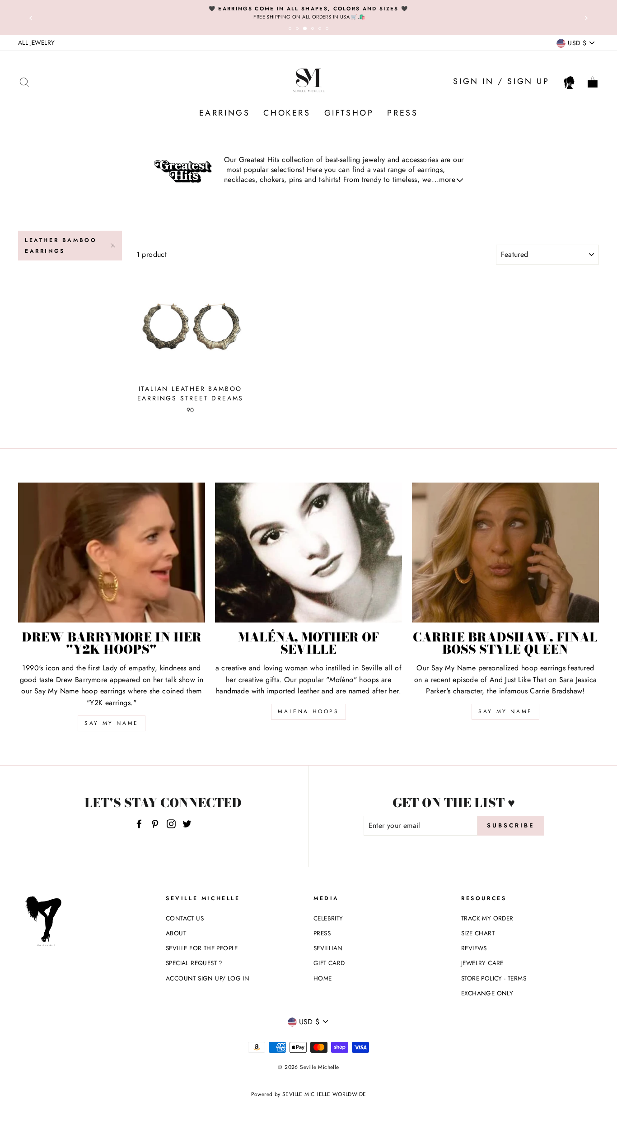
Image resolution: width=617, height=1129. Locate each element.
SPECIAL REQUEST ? (194, 962)
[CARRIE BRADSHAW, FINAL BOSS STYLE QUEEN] (505, 553)
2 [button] (298, 30)
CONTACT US (185, 918)
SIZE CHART (478, 933)
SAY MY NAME (111, 723)
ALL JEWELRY (36, 42)
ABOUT (176, 933)
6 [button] (328, 30)
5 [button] (321, 30)
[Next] (586, 17)
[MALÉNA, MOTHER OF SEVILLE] (308, 553)
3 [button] (306, 30)
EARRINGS (224, 113)
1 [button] (291, 30)
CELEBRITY (328, 918)
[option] (308, 13)
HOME (322, 978)
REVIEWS (474, 947)
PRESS (402, 113)
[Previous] (30, 17)
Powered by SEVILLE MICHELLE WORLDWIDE (308, 1094)
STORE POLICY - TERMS (493, 978)
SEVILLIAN (328, 947)
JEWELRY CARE (482, 962)
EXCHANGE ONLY (487, 993)
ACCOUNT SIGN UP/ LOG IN (207, 978)
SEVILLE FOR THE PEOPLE (202, 947)
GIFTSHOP (349, 113)
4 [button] (314, 30)
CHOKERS (286, 113)
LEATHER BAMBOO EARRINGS (61, 245)
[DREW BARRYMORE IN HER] (111, 553)
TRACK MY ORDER (487, 918)
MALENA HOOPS (308, 711)
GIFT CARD (329, 962)
